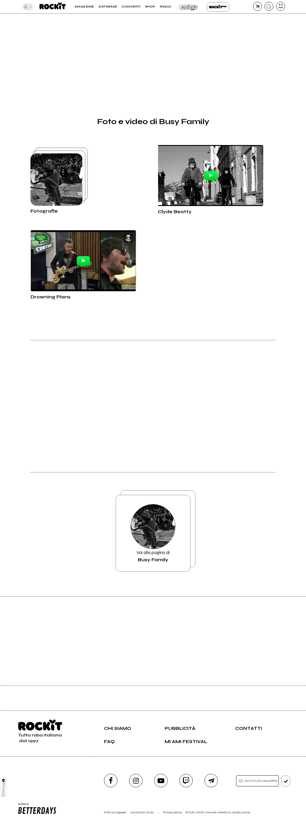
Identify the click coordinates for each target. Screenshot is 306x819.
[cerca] (268, 6)
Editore (22, 805)
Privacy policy (172, 812)
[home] (52, 6)
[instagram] (136, 780)
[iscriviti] (285, 781)
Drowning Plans (50, 297)
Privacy (3, 790)
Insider (189, 6)
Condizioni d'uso (142, 812)
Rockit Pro (218, 7)
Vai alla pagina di (153, 556)
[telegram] (211, 780)
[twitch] (186, 780)
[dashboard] (280, 6)
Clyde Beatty (175, 211)
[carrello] (257, 6)
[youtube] (161, 780)
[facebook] (110, 780)
